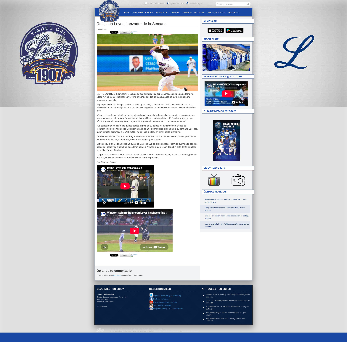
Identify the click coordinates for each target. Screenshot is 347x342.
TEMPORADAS (234, 12)
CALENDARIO (137, 12)
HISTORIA (149, 12)
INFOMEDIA (187, 12)
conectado (117, 275)
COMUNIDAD (175, 12)
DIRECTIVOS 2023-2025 (216, 12)
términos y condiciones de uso (166, 331)
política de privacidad (190, 331)
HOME (126, 12)
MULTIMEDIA (199, 12)
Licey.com (109, 11)
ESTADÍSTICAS (161, 12)
